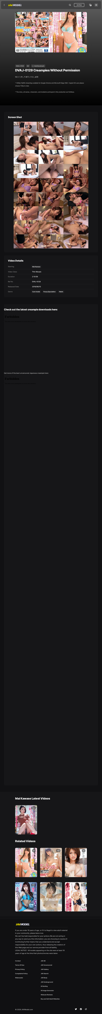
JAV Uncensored (46, 965)
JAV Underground (47, 982)
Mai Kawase (36, 267)
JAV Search (45, 973)
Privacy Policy (20, 969)
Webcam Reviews (47, 995)
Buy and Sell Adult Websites (50, 999)
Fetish (61, 291)
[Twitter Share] (76, 1009)
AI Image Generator (47, 990)
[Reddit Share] (86, 1009)
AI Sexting (44, 986)
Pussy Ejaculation (49, 291)
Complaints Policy (21, 973)
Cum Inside (36, 291)
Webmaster (19, 978)
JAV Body (44, 978)
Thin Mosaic (36, 272)
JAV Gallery (45, 969)
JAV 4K (43, 961)
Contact (18, 961)
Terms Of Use (19, 965)
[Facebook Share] (81, 1009)
